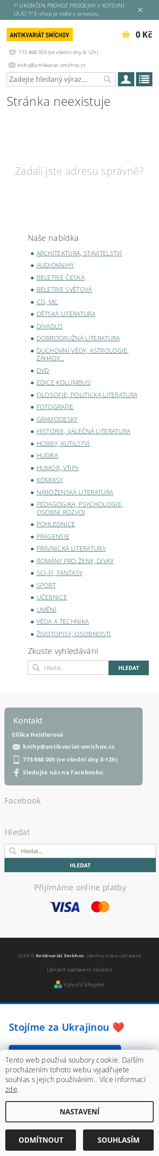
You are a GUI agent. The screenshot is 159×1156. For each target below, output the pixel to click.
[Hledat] (106, 79)
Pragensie (53, 536)
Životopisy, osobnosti (74, 634)
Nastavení (79, 1112)
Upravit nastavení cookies (79, 969)
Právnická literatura (71, 548)
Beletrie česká (60, 277)
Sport (46, 585)
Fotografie (55, 406)
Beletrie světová (64, 289)
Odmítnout (41, 1140)
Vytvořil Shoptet (84, 984)
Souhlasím (119, 1140)
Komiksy (50, 480)
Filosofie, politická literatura (87, 394)
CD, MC (47, 302)
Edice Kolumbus (64, 382)
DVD (43, 370)
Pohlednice (56, 524)
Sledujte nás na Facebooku (63, 772)
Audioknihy (55, 265)
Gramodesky (57, 419)
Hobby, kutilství (63, 443)
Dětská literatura (66, 313)
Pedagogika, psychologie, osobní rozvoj (80, 508)
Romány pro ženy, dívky (75, 561)
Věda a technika (63, 621)
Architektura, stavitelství (79, 253)
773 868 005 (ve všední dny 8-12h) (70, 759)
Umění (47, 609)
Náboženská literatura (75, 492)
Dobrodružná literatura (78, 338)
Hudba (47, 455)
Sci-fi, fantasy (60, 572)
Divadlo (50, 326)
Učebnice (52, 597)
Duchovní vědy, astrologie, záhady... (83, 354)
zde (11, 1089)
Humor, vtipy (58, 468)
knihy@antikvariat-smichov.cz (68, 746)
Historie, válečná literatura (84, 431)
